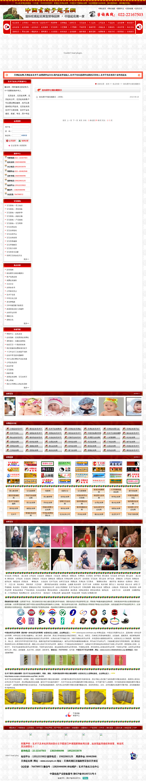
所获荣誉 (54, 23)
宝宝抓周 (54, 27)
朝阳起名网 (116, 508)
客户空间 (57, 728)
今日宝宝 (10, 284)
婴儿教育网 (13, 491)
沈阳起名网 (14, 442)
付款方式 (111, 32)
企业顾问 (66, 728)
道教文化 (10, 320)
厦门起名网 (72, 450)
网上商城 (10, 380)
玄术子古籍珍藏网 (114, 433)
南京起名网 (53, 450)
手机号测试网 (133, 514)
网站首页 (102, 9)
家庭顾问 (75, 728)
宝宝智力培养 (12, 248)
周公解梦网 (47, 497)
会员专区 (30, 728)
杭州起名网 (34, 442)
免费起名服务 (12, 280)
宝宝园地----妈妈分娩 (15, 216)
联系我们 (120, 32)
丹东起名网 (82, 514)
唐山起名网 (53, 446)
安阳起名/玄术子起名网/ (55, 433)
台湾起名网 (99, 503)
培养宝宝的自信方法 (14, 256)
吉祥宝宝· (73, 23)
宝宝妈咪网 (31, 491)
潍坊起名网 (65, 508)
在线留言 (130, 32)
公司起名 (101, 23)
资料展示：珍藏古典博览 (16, 341)
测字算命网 (133, 491)
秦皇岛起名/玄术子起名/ (36, 438)
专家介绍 (35, 23)
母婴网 (47, 491)
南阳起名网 (31, 508)
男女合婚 (25, 32)
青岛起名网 (111, 450)
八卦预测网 (111, 437)
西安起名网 (92, 446)
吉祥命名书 (11, 288)
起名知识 (35, 27)
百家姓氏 (111, 27)
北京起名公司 (65, 514)
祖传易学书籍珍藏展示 (47, 97)
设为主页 (138, 9)
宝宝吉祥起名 (12, 227)
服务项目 (82, 32)
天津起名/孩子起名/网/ (132, 429)
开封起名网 (47, 503)
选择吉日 (15, 32)
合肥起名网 (53, 442)
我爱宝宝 (64, 491)
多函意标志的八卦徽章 (15, 309)
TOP (135, 728)
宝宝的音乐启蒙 (13, 252)
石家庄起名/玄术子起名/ (74, 438)
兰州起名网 (14, 450)
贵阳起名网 (34, 450)
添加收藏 (129, 9)
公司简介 (25, 23)
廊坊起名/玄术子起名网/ (132, 450)
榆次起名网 (99, 514)
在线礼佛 (118, 728)
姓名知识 (63, 32)
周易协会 (21, 728)
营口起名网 (31, 503)
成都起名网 (34, 446)
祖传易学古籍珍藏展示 (15, 273)
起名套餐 (120, 23)
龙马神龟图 (11, 302)
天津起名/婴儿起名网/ (113, 429)
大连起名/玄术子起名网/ (55, 438)
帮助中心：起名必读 (14, 334)
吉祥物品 (63, 23)
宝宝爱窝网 (82, 491)
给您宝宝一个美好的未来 (16, 345)
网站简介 (12, 728)
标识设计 (130, 23)
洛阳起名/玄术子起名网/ (36, 433)
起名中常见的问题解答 (15, 355)
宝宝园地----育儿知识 (15, 205)
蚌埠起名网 (116, 497)
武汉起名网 (92, 442)
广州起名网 (111, 442)
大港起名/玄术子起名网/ (16, 429)
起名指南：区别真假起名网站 (18, 337)
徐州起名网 (72, 446)
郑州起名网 (72, 442)
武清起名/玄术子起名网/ (132, 446)
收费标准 (101, 32)
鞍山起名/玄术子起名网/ (16, 438)
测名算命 (109, 728)
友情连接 (127, 728)
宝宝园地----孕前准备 (15, 209)
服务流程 (92, 32)
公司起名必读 (12, 362)
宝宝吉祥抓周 (12, 238)
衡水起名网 (116, 503)
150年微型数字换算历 (15, 305)
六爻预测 (63, 27)
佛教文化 (10, 316)
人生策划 (54, 32)
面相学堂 (92, 27)
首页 (107, 84)
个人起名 (92, 23)
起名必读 (15, 27)
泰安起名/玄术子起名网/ (74, 433)
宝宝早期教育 (12, 245)
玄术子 (13, 514)
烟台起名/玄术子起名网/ (132, 433)
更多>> (26, 259)
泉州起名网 (13, 508)
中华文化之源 (12, 298)
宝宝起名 (82, 23)
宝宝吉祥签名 (12, 230)
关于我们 (39, 728)
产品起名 (111, 23)
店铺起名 (101, 27)
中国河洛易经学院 (94, 433)
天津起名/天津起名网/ (74, 429)
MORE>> (137, 393)
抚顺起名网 (92, 450)
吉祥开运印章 (12, 313)
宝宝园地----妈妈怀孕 (15, 213)
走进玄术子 (44, 23)
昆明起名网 (14, 446)
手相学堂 (82, 27)
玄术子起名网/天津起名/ (55, 429)
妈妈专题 (10, 373)
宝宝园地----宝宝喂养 (15, 223)
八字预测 (73, 27)
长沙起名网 (130, 437)
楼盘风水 (35, 32)
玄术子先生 (14, 433)
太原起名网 (111, 446)
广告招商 (93, 728)
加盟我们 (84, 728)
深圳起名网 (65, 497)
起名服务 (73, 32)
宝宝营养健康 (12, 241)
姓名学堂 (120, 27)
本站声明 (48, 728)
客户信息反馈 (12, 277)
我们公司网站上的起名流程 (17, 384)
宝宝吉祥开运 (12, 234)
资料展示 (44, 32)
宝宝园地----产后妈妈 (15, 220)
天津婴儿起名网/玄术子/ (94, 438)
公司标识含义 (12, 291)
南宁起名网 (130, 442)
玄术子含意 (11, 295)
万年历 (101, 728)
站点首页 (15, 23)
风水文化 (130, 27)
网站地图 (111, 9)
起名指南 (25, 27)
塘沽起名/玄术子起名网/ (36, 429)
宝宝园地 (10, 370)
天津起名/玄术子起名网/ (94, 429)
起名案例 (44, 27)
